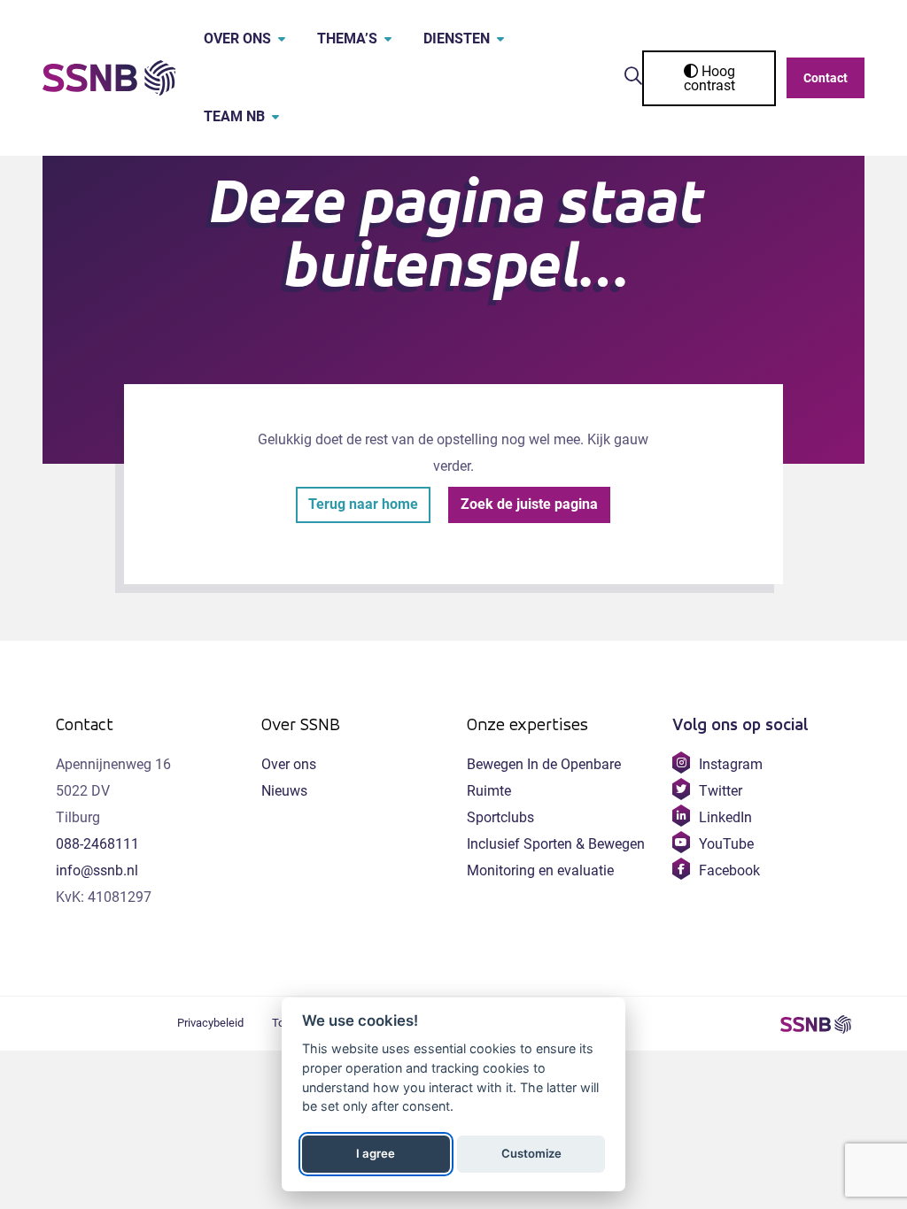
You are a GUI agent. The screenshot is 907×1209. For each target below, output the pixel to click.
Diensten (456, 38)
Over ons (237, 38)
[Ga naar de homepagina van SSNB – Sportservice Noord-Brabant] (109, 78)
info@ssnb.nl (97, 870)
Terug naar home (363, 504)
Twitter (720, 790)
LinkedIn (725, 817)
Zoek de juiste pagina (529, 504)
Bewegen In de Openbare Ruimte (544, 777)
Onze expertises (527, 725)
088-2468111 (97, 844)
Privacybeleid (210, 1022)
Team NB (234, 116)
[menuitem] (232, 39)
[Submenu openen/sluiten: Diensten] (500, 39)
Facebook (729, 870)
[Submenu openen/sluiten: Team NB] (275, 116)
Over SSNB (300, 725)
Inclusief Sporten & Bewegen (556, 844)
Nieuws (284, 790)
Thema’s (347, 38)
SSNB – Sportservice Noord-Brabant (815, 1024)
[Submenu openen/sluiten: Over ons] (282, 39)
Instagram (730, 764)
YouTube (726, 844)
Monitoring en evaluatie (540, 870)
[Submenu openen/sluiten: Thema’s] (388, 39)
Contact (825, 78)
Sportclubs (500, 817)
